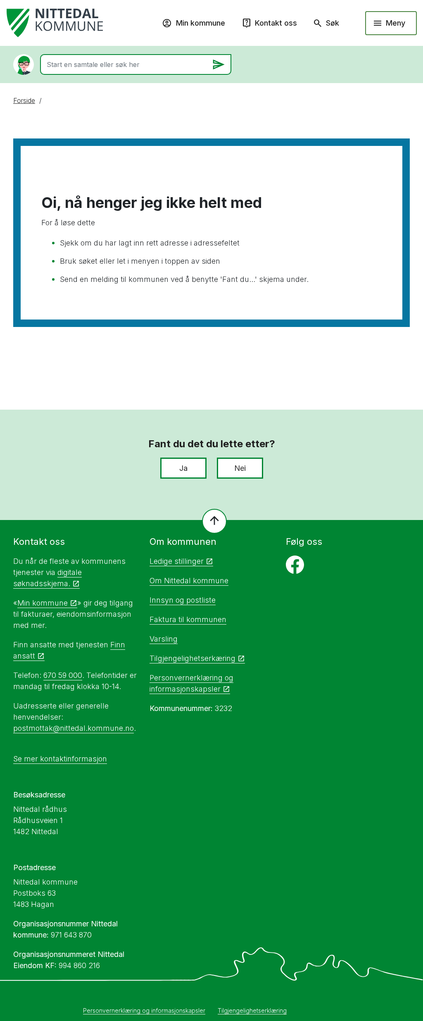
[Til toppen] (214, 521)
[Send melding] (218, 64)
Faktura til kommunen (188, 619)
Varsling (164, 639)
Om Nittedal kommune (189, 580)
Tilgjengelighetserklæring (252, 1010)
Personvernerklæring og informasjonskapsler (144, 1010)
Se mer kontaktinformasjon (60, 758)
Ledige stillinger (177, 561)
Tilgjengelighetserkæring (192, 658)
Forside (24, 100)
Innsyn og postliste (183, 600)
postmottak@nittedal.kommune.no (73, 728)
